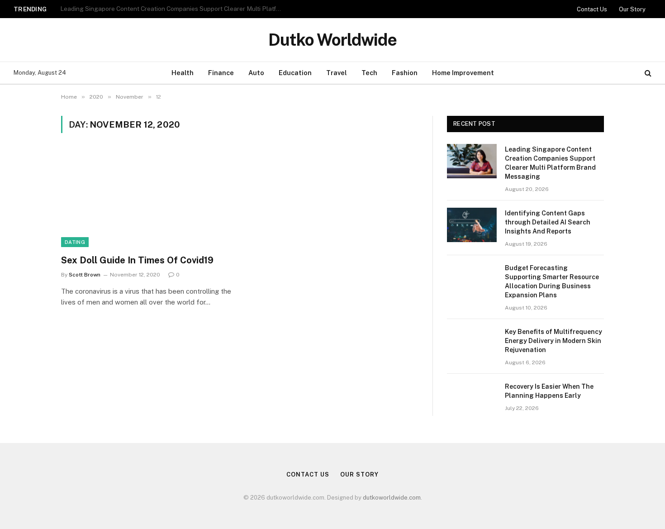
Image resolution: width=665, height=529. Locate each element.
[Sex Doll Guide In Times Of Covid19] (146, 199)
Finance (221, 72)
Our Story (632, 9)
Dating (75, 242)
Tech (369, 72)
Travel (336, 72)
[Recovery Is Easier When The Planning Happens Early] (472, 398)
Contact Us (592, 9)
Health (182, 72)
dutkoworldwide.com (392, 497)
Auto (256, 72)
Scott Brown (84, 275)
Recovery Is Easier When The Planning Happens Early (549, 391)
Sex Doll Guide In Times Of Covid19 (137, 260)
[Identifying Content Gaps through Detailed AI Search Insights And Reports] (472, 225)
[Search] (647, 73)
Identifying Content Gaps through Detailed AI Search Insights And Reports (167, 8)
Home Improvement (463, 72)
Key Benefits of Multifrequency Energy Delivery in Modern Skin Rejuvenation (553, 340)
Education (295, 72)
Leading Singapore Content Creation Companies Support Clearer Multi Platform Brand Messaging (550, 163)
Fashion (405, 72)
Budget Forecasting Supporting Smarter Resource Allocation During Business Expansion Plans (552, 281)
